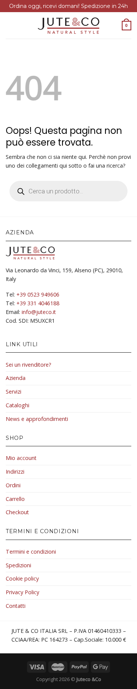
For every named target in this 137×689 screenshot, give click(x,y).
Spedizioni (18, 565)
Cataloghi (17, 405)
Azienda (15, 377)
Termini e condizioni (31, 551)
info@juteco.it (39, 311)
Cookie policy (22, 578)
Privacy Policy (22, 592)
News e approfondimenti (37, 418)
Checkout (17, 512)
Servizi (13, 391)
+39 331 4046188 (37, 303)
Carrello (15, 498)
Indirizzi (15, 471)
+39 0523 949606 (37, 294)
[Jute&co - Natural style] (69, 25)
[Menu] (10, 25)
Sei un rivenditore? (28, 364)
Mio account (21, 457)
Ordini (13, 485)
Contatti (15, 605)
